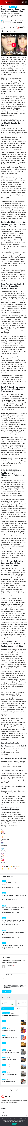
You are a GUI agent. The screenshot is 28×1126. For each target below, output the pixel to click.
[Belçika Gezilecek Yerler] (14, 1059)
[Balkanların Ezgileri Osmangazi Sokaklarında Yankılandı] (14, 1015)
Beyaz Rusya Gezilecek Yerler (9, 469)
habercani (8, 21)
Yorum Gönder (6, 991)
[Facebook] (11, 1090)
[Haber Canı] (8, 2)
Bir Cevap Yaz (7, 957)
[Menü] (2, 2)
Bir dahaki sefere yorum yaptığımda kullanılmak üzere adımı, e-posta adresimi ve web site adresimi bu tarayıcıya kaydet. (15, 986)
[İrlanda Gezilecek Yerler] (14, 1081)
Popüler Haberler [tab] (7, 1008)
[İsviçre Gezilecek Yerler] (14, 1030)
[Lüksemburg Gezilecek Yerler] (14, 1022)
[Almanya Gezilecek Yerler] (14, 1044)
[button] (23, 2)
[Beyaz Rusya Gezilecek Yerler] (14, 1052)
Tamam (14, 1123)
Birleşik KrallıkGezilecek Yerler (9, 119)
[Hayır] (26, 1121)
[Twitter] (16, 1090)
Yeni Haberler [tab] (20, 1008)
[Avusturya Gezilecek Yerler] (14, 1074)
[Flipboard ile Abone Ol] (20, 27)
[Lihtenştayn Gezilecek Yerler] (14, 1037)
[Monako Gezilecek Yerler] (14, 1066)
